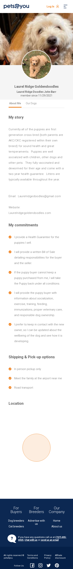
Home (56, 520)
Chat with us (31, 540)
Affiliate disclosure (60, 556)
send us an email (50, 540)
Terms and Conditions (32, 556)
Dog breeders (16, 520)
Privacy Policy (47, 556)
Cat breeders (16, 526)
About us (56, 526)
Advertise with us (36, 522)
